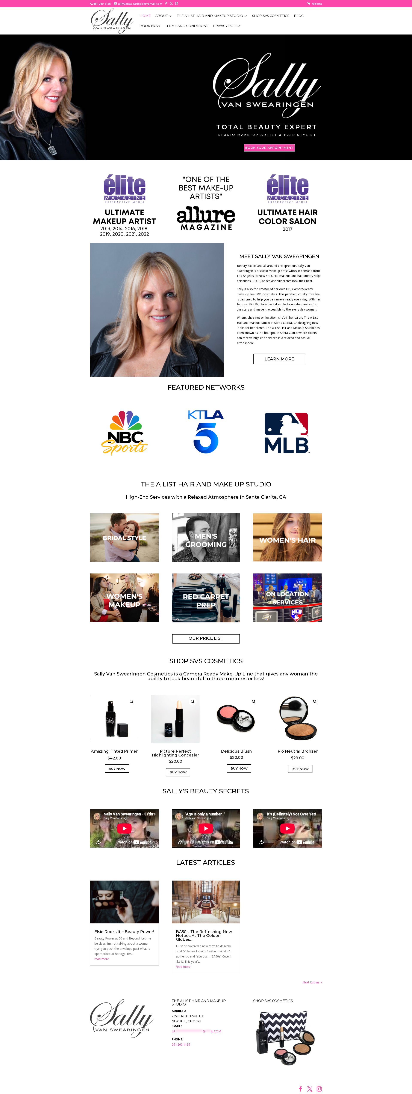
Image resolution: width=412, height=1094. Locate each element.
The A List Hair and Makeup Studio (210, 16)
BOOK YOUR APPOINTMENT (269, 148)
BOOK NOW (150, 26)
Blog (299, 16)
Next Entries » (312, 982)
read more (101, 959)
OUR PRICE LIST (206, 638)
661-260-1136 (102, 4)
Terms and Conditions (186, 26)
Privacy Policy (227, 26)
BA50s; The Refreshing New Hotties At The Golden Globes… (204, 935)
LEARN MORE (279, 359)
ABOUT (161, 16)
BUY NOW (117, 769)
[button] (131, 701)
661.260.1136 (181, 1044)
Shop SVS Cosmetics (270, 16)
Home (145, 16)
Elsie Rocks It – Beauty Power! (124, 931)
